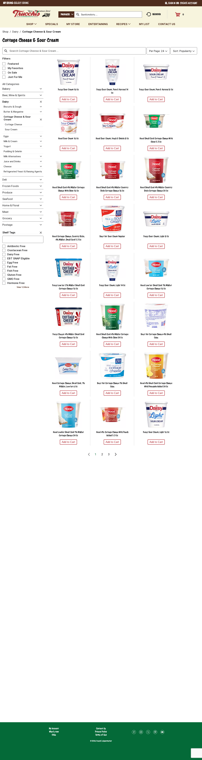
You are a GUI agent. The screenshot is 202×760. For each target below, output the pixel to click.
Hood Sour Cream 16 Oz (68, 138)
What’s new (54, 731)
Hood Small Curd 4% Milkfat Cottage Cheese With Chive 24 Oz (112, 336)
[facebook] (134, 732)
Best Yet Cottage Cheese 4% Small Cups (156, 336)
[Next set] (115, 454)
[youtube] (162, 732)
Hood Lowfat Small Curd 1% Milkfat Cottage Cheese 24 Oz (68, 433)
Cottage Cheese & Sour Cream (41, 31)
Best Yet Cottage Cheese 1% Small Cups (112, 384)
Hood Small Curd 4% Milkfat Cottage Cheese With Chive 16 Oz (68, 189)
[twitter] (148, 732)
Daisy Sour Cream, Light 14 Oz (112, 285)
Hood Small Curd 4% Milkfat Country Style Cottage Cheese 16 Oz (112, 189)
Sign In (171, 3)
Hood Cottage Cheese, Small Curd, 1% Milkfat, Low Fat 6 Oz (68, 384)
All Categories (10, 84)
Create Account (188, 3)
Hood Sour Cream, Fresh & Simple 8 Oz (112, 138)
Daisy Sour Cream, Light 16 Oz (156, 432)
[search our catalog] (77, 14)
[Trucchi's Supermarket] (32, 12)
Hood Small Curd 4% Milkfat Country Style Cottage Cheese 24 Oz (156, 189)
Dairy (15, 31)
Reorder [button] (156, 14)
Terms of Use (101, 734)
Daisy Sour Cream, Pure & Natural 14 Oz (112, 91)
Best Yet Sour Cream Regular (112, 236)
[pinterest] (155, 732)
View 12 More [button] (23, 287)
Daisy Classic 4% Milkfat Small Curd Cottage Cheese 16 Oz (68, 336)
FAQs (54, 734)
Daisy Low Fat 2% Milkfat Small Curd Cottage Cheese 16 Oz (68, 287)
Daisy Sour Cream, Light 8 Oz (156, 236)
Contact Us (101, 728)
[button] (40, 89)
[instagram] (141, 732)
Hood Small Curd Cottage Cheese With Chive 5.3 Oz (156, 140)
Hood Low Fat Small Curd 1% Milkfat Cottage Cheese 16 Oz (156, 287)
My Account (54, 728)
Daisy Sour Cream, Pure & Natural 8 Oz (156, 89)
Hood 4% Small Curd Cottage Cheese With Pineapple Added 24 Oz (156, 384)
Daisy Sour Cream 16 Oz (68, 89)
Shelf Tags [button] (8, 232)
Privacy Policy (101, 731)
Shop (5, 31)
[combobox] (66, 14)
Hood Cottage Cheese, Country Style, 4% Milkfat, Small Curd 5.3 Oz (68, 238)
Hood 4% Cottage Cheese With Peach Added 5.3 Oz (112, 433)
